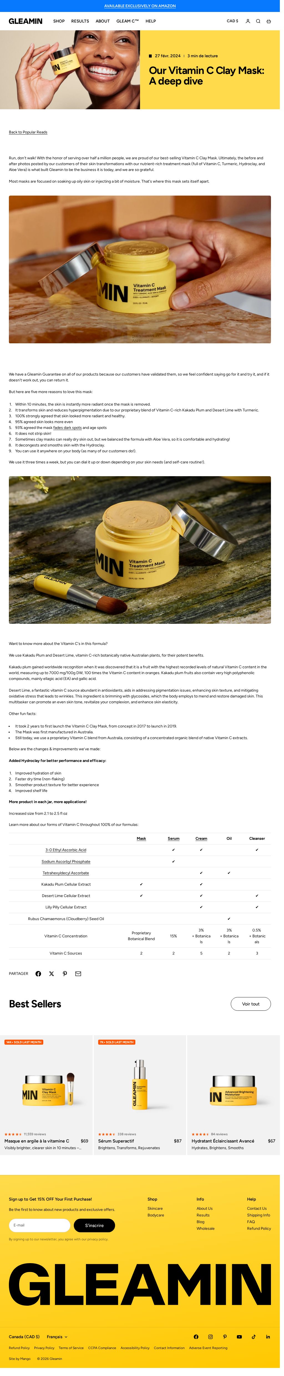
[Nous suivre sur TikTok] (254, 1337)
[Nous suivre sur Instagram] (210, 1337)
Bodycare (156, 1215)
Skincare (155, 1208)
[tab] (35, 1004)
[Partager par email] (78, 973)
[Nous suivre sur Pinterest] (225, 1337)
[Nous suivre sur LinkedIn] (268, 1337)
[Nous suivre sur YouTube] (239, 1337)
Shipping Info (258, 1215)
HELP (151, 21)
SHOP (59, 21)
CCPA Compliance (102, 1348)
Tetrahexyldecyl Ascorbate (66, 873)
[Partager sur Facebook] (38, 973)
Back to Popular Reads (28, 132)
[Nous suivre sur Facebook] (196, 1337)
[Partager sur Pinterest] (65, 973)
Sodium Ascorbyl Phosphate (66, 861)
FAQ (251, 1221)
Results (203, 1215)
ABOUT (103, 21)
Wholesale (206, 1228)
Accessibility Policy (135, 1348)
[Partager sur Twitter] (51, 973)
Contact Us (257, 1208)
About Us (205, 1208)
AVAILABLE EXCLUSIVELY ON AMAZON (140, 6)
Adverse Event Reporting (208, 1348)
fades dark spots (67, 427)
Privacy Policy (44, 1348)
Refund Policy (259, 1228)
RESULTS (80, 21)
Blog (200, 1221)
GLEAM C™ (127, 21)
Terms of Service (71, 1348)
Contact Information (169, 1348)
